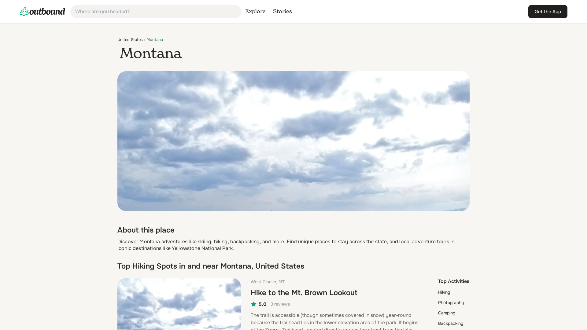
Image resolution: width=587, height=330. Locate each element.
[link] (42, 11)
